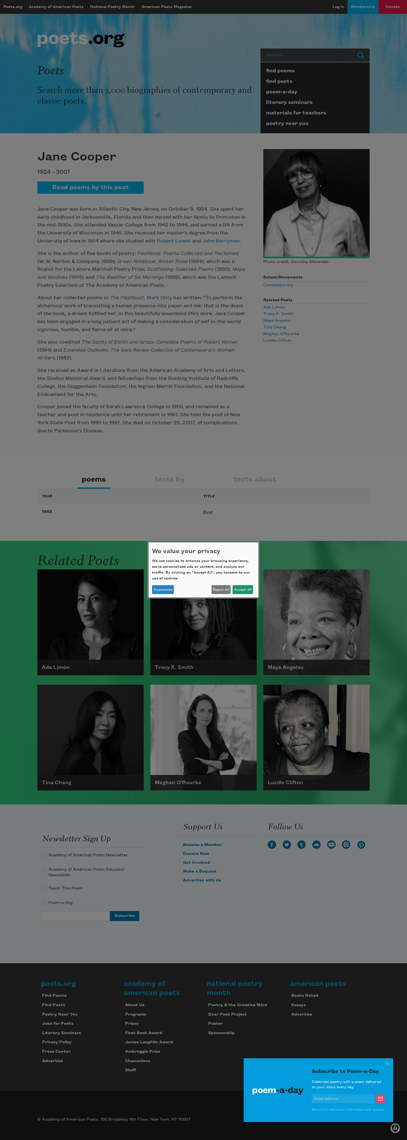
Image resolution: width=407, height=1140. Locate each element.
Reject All (221, 590)
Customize (163, 590)
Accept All (242, 590)
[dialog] (203, 570)
